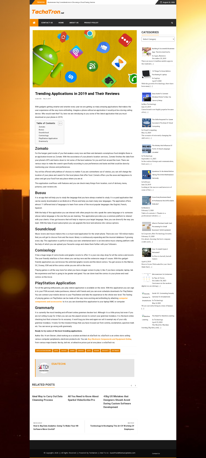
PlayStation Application (48, 138)
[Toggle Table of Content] (59, 123)
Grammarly (43, 141)
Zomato (42, 127)
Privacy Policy (91, 22)
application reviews (43, 350)
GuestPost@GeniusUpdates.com (122, 453)
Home (61, 22)
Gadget (64, 350)
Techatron (93, 453)
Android (81, 350)
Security (105, 350)
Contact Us (47, 22)
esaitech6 (38, 99)
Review (96, 350)
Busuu (41, 130)
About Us (74, 22)
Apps (56, 350)
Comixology (44, 136)
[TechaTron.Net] (34, 22)
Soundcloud (44, 133)
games (72, 350)
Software (115, 350)
